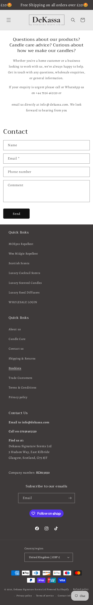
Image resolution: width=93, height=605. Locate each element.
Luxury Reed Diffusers (24, 292)
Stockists (15, 368)
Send (16, 214)
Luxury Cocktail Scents (24, 273)
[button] (8, 20)
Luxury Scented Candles (25, 283)
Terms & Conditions (23, 387)
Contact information (69, 595)
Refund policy (81, 589)
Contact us (16, 349)
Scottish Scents (19, 263)
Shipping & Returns (22, 358)
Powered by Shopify (58, 589)
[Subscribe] (70, 498)
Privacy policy (18, 397)
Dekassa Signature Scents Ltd (29, 589)
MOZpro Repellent (21, 244)
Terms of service (45, 595)
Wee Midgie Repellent (23, 254)
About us (15, 329)
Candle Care (17, 339)
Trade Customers (20, 378)
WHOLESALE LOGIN (23, 302)
